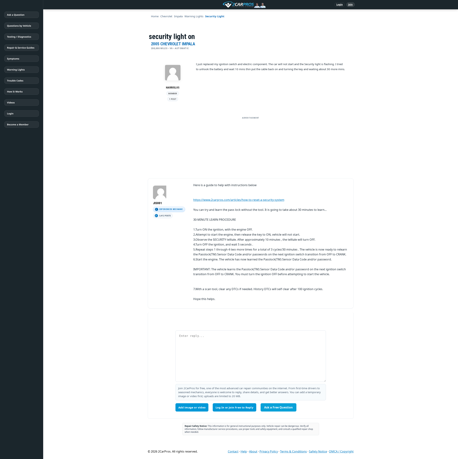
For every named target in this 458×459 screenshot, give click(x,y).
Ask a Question (15, 14)
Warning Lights (16, 69)
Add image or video (192, 407)
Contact (233, 451)
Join (350, 4)
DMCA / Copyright (341, 451)
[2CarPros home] (225, 4)
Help (244, 451)
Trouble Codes (15, 80)
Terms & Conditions (293, 451)
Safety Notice (318, 451)
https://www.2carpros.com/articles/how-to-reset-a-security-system (238, 200)
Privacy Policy (269, 451)
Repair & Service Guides (20, 47)
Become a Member (18, 124)
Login (339, 4)
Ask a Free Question (278, 407)
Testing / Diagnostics (19, 36)
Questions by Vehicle (19, 25)
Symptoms (13, 58)
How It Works (15, 91)
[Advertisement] (250, 146)
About (253, 451)
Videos (11, 102)
